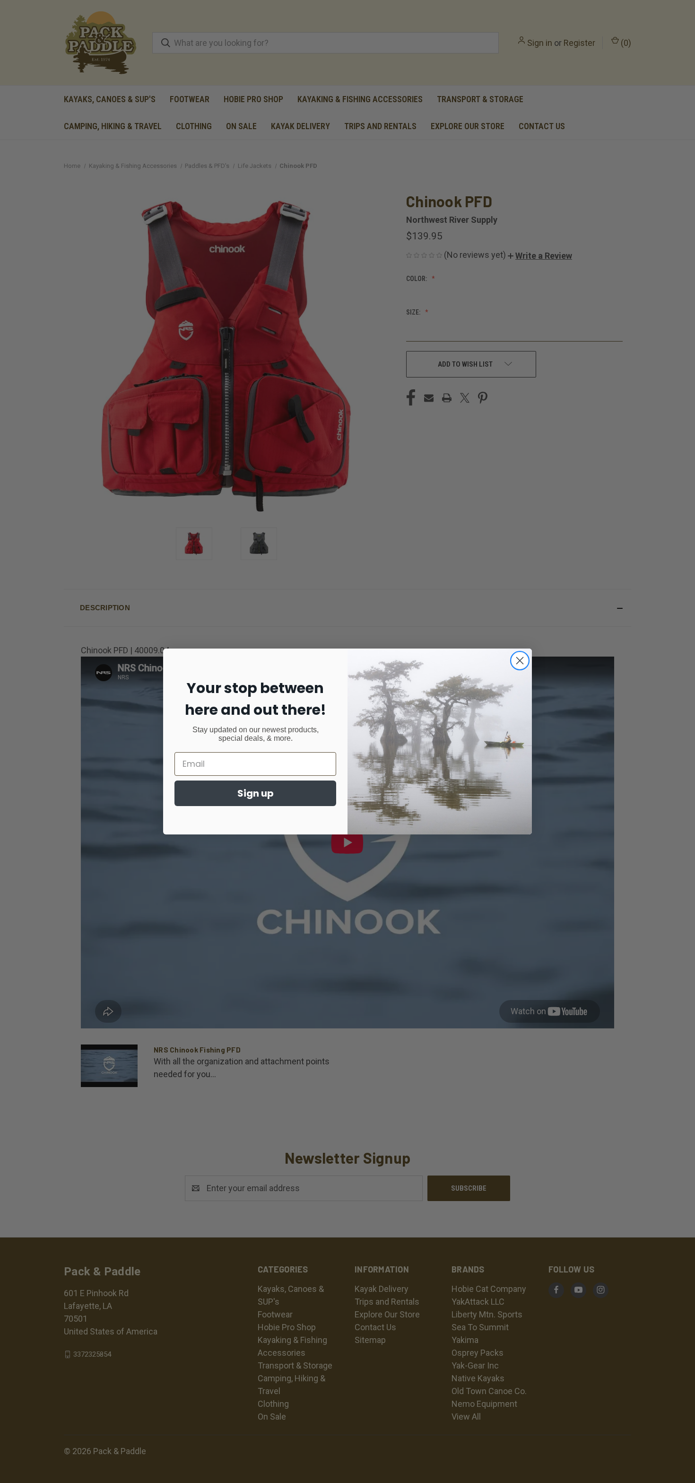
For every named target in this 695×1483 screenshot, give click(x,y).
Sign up (255, 793)
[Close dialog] (520, 660)
